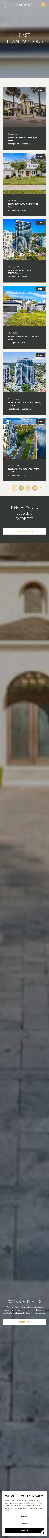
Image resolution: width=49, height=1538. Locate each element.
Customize (24, 1524)
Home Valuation (24, 531)
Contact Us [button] (24, 1322)
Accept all (24, 1531)
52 (35, 488)
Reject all (24, 1516)
